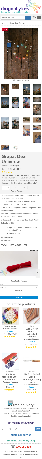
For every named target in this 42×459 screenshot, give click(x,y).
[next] (38, 273)
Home (3, 23)
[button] (7, 172)
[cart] (34, 18)
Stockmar (10, 372)
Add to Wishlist (17, 191)
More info (27, 416)
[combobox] (13, 18)
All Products (27, 454)
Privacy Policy (16, 454)
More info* (32, 183)
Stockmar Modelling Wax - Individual (10, 377)
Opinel (31, 372)
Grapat (16, 165)
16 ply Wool (10, 326)
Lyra (32, 326)
